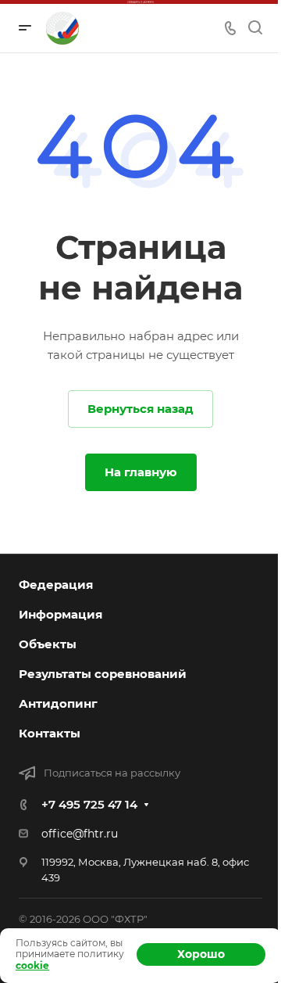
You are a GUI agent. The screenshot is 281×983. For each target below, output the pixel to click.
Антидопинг (58, 703)
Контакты (49, 733)
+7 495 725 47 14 (89, 804)
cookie (32, 965)
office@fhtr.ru (79, 834)
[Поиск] (254, 27)
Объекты (47, 644)
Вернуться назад (140, 408)
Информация (60, 614)
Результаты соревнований (103, 673)
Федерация (56, 584)
